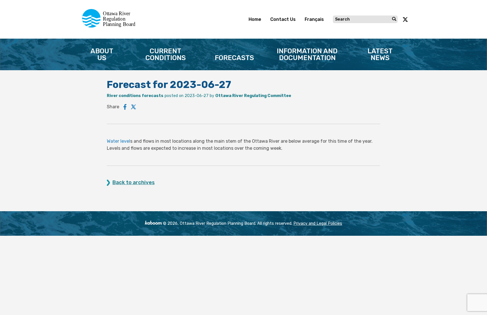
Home (255, 19)
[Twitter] (133, 107)
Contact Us (283, 19)
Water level (118, 141)
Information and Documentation (307, 54)
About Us (101, 54)
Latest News (380, 54)
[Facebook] (125, 107)
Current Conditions (165, 54)
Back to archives (133, 183)
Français (314, 19)
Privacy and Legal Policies (317, 223)
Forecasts (234, 58)
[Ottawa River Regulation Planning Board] (110, 26)
